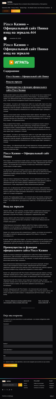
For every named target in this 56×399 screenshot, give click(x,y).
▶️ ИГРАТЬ (19, 62)
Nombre (5, 343)
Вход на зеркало (14, 81)
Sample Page (23, 7)
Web (4, 355)
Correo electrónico (7, 349)
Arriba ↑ (52, 396)
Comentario (6, 323)
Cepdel (9, 2)
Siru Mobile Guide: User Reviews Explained (39, 7)
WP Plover (10, 396)
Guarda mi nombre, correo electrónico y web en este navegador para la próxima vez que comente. (28, 361)
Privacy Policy (15, 7)
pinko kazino (15, 197)
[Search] (20, 385)
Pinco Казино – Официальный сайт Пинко (27, 76)
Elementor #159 (6, 7)
